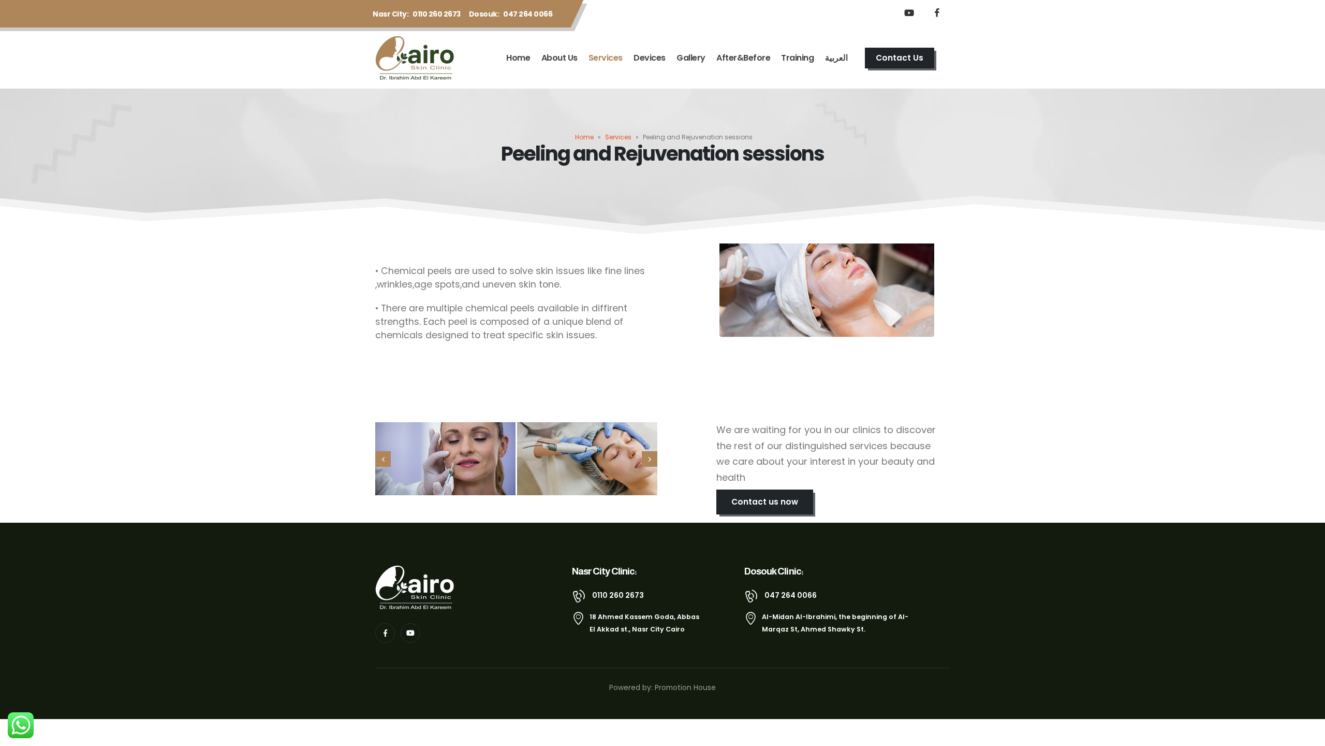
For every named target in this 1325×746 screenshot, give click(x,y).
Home (518, 58)
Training (797, 58)
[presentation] (383, 459)
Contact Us (899, 57)
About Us (559, 58)
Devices (650, 58)
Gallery (690, 58)
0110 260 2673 (437, 14)
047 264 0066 (527, 14)
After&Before (743, 58)
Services (605, 58)
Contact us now (764, 501)
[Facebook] (936, 12)
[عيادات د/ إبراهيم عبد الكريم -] (417, 58)
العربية (836, 58)
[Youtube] (908, 12)
